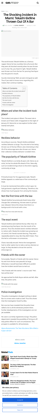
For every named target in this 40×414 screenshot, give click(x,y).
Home (2, 11)
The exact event (6, 100)
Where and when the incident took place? (13, 91)
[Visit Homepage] (20, 3)
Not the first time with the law (10, 98)
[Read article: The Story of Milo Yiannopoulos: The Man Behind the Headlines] (5, 366)
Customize (20, 405)
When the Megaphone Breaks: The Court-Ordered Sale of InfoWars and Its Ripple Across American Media (23, 382)
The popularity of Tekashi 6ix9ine (11, 96)
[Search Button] (38, 3)
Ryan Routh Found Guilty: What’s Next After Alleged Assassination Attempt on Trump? (23, 357)
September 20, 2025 (14, 368)
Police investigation (7, 105)
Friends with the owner (8, 102)
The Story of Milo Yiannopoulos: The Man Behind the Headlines (23, 365)
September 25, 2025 (14, 360)
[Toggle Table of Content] (23, 88)
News (7, 11)
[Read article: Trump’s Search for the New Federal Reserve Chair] (5, 374)
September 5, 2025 (14, 376)
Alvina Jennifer (19, 25)
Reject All (20, 410)
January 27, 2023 (31, 25)
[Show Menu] (2, 3)
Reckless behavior (7, 93)
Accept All (20, 400)
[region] (20, 399)
